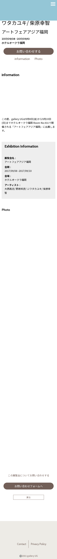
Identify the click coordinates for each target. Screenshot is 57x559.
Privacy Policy (38, 544)
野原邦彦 (21, 189)
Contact (21, 544)
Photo (38, 59)
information (22, 59)
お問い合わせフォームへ (28, 486)
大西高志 (9, 189)
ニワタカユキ (34, 189)
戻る (28, 497)
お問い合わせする (28, 51)
